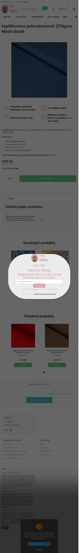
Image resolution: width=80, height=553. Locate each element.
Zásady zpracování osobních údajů (45, 294)
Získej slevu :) (39, 286)
